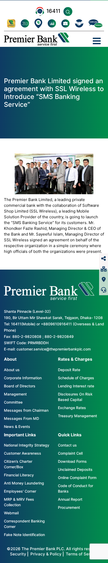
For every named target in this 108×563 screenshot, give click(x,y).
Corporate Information (23, 378)
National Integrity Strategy (26, 445)
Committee (13, 402)
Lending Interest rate (76, 386)
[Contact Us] (103, 290)
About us (12, 369)
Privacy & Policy (46, 553)
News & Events (17, 426)
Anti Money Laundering (24, 483)
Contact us (67, 445)
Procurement (69, 507)
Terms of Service (82, 553)
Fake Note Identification (24, 534)
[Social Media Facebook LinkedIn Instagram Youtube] (103, 258)
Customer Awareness (22, 453)
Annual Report (70, 499)
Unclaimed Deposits (75, 469)
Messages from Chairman (26, 410)
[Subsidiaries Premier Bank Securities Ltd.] (103, 269)
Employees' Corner (20, 491)
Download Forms (72, 461)
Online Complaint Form (77, 477)
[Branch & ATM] (103, 279)
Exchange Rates (72, 407)
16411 (53, 11)
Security (18, 553)
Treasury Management (77, 416)
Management (15, 394)
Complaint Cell (70, 453)
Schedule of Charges (76, 378)
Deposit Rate (69, 369)
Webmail (11, 513)
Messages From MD (21, 418)
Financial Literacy (19, 475)
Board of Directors (19, 386)
